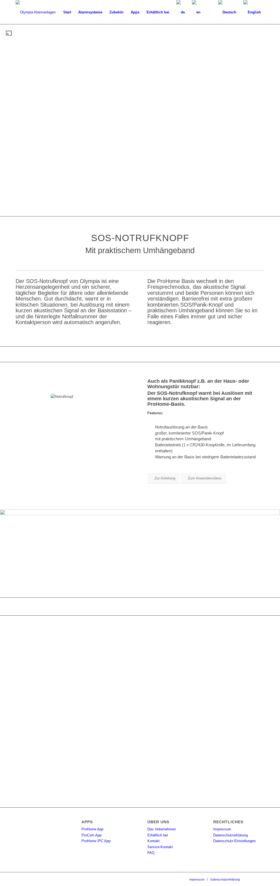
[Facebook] (252, 879)
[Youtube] (260, 879)
